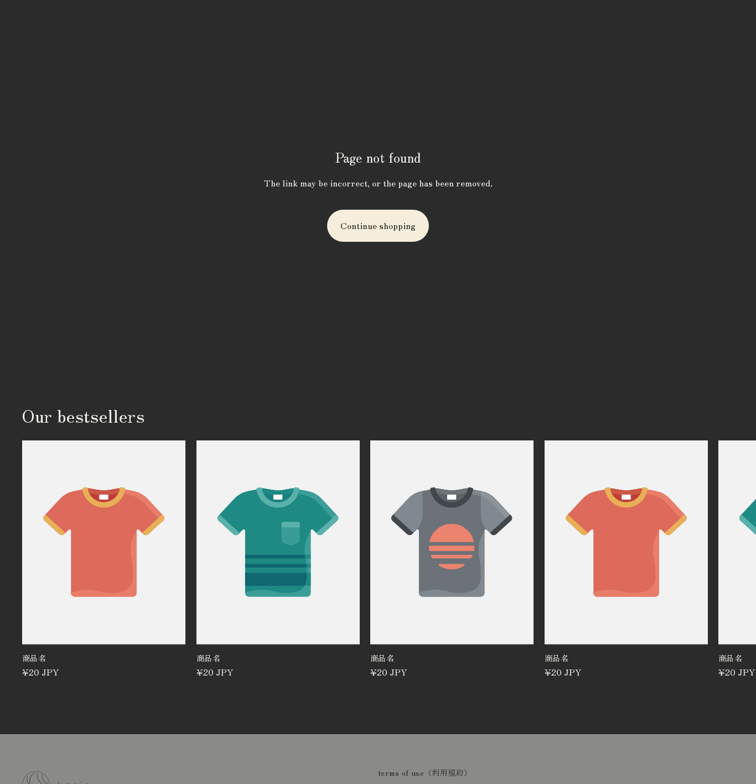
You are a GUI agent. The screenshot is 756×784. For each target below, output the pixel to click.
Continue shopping (378, 225)
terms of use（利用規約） (425, 772)
